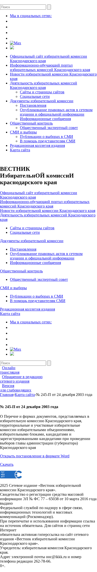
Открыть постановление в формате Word (34, 456)
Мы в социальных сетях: (31, 16)
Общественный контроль (31, 123)
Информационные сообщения (45, 119)
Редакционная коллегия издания (37, 145)
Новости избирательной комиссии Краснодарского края (47, 210)
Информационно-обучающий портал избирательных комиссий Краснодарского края (50, 67)
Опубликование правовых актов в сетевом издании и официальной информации (56, 112)
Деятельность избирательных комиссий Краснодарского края (43, 85)
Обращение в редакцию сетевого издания (21, 379)
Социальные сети (35, 96)
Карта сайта (20, 150)
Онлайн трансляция (9, 370)
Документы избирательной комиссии (41, 101)
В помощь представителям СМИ (47, 141)
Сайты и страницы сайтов (42, 92)
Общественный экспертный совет (49, 128)
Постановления (33, 105)
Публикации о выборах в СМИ (46, 136)
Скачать (6, 464)
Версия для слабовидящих (15, 388)
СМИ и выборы (23, 132)
